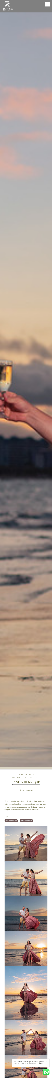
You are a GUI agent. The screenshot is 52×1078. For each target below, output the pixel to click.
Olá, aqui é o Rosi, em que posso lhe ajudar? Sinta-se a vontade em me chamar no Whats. (29, 1063)
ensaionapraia (26, 821)
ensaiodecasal (11, 821)
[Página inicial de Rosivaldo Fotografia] (7, 6)
